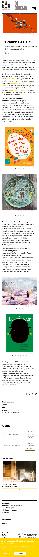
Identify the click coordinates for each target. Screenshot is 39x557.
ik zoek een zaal (7, 534)
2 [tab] (18, 169)
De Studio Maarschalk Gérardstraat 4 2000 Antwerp (12, 506)
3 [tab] (21, 169)
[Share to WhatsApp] (29, 394)
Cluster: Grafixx (9, 487)
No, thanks (7, 553)
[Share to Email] (32, 394)
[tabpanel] (19, 147)
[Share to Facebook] (26, 394)
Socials (4, 523)
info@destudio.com (9, 510)
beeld (7, 53)
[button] (36, 394)
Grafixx (4, 404)
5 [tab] (24, 356)
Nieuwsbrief (6, 520)
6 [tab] (27, 356)
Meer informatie (7, 549)
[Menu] (34, 3)
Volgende (31, 147)
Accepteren (20, 553)
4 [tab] (24, 169)
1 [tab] (15, 169)
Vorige (8, 147)
